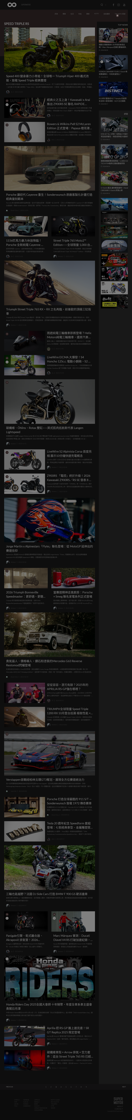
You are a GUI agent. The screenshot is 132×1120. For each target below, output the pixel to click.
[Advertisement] (66, 29)
